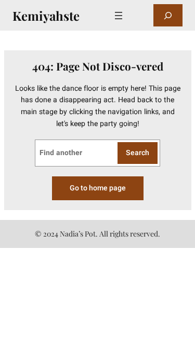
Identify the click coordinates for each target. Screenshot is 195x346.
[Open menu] (118, 15)
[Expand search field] (168, 15)
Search (137, 152)
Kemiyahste (46, 15)
